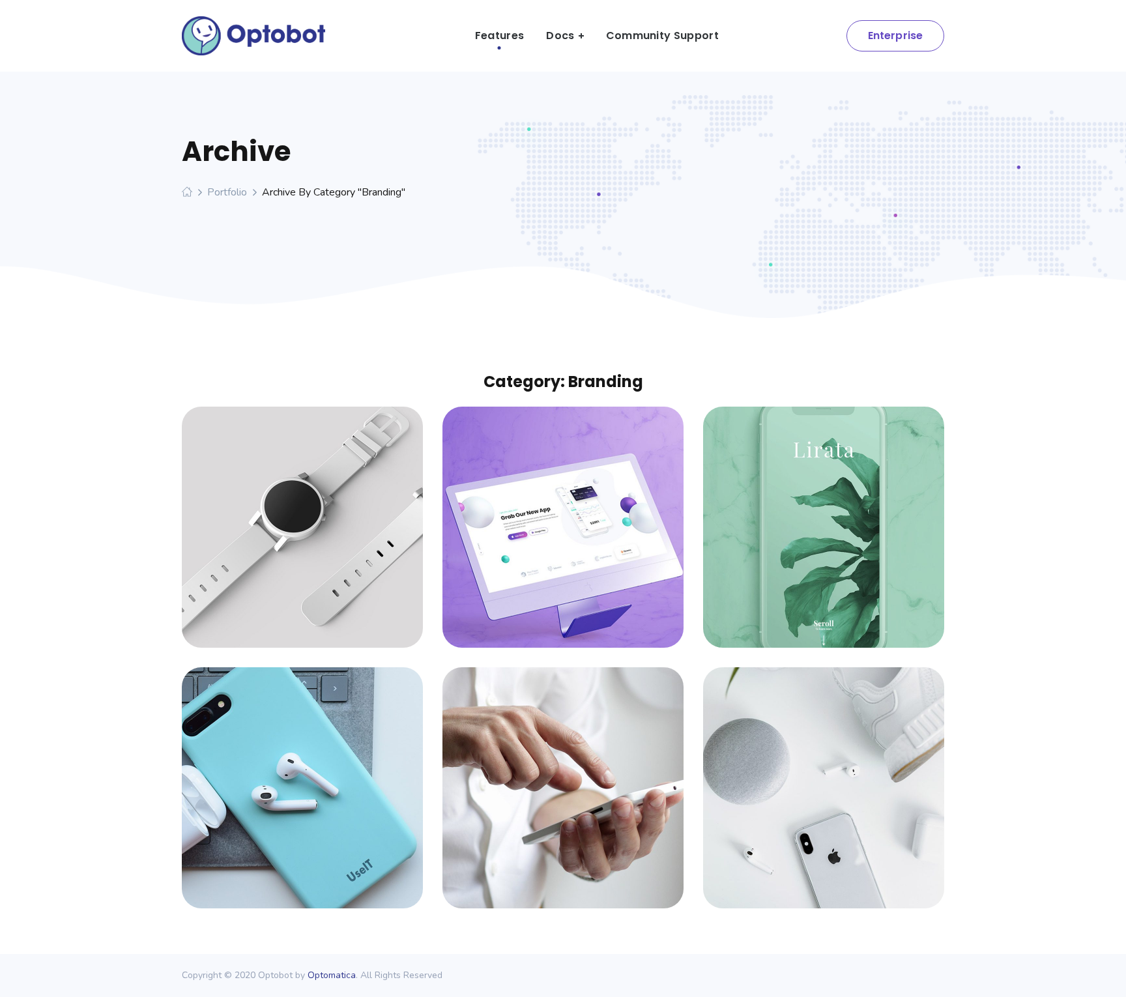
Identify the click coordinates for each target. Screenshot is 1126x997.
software (329, 537)
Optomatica (332, 975)
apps (275, 798)
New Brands (824, 775)
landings (589, 537)
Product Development (823, 515)
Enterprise (895, 35)
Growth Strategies (302, 775)
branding (275, 537)
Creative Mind (563, 775)
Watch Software (302, 515)
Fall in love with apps (563, 515)
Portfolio (227, 192)
